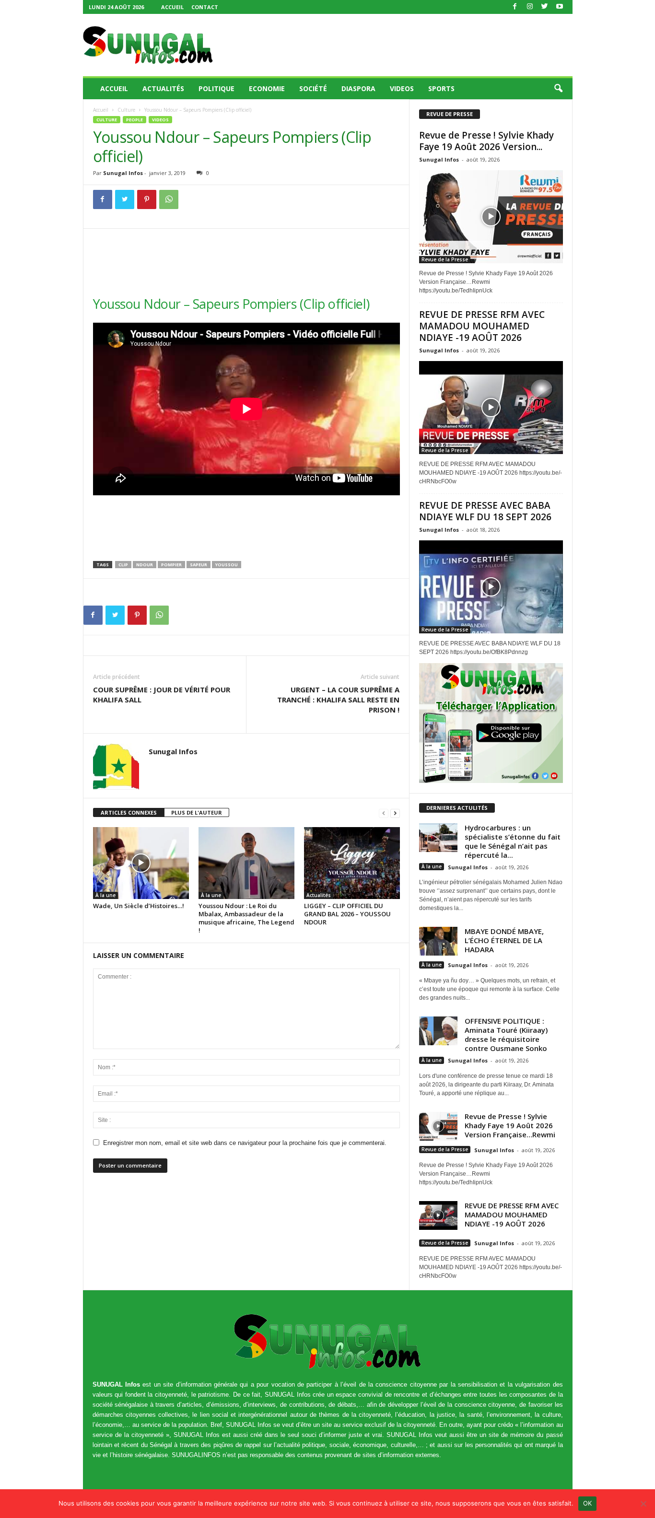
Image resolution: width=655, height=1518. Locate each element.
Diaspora (358, 88)
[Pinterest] (146, 199)
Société (313, 88)
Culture (126, 109)
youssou (226, 564)
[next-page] (395, 813)
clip (123, 564)
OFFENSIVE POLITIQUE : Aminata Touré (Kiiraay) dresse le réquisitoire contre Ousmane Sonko (506, 1034)
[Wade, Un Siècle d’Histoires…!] (141, 863)
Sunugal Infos (123, 172)
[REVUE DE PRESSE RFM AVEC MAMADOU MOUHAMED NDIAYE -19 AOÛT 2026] (491, 407)
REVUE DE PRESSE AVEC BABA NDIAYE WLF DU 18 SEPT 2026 (485, 511)
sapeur (198, 564)
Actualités (163, 88)
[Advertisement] (398, 45)
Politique (216, 88)
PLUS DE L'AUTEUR (196, 812)
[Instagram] (530, 7)
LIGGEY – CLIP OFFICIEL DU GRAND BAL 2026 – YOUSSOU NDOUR (347, 913)
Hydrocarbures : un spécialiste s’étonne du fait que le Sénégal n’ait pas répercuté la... (513, 841)
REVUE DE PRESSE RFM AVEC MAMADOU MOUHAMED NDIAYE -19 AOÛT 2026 (482, 326)
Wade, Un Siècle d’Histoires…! (138, 905)
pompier (171, 564)
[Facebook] (515, 7)
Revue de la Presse (444, 259)
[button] (558, 88)
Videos (402, 88)
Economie (267, 88)
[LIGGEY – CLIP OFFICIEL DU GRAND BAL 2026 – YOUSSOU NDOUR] (352, 863)
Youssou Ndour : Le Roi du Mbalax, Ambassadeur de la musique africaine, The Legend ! (246, 917)
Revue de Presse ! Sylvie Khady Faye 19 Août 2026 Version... (486, 141)
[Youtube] (559, 7)
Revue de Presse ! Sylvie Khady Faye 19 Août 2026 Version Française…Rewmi (510, 1125)
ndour (144, 564)
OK (587, 1503)
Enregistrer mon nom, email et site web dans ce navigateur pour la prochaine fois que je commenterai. (244, 1142)
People (134, 120)
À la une (105, 895)
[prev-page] (383, 813)
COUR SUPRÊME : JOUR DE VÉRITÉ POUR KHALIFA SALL (161, 694)
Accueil (172, 7)
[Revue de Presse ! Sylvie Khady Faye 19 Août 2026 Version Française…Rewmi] (491, 216)
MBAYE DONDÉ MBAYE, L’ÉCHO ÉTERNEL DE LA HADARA (504, 940)
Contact (204, 7)
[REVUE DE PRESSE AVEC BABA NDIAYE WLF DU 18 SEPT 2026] (491, 586)
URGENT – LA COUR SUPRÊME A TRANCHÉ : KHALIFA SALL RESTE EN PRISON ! (338, 699)
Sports (441, 88)
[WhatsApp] (168, 199)
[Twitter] (544, 7)
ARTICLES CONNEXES (129, 812)
